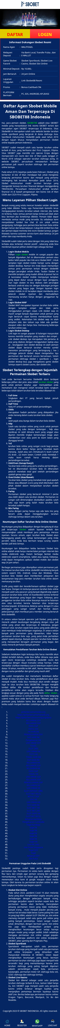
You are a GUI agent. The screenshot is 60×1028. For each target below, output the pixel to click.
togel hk (33, 827)
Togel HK (33, 841)
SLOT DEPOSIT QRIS (33, 791)
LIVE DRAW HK (33, 751)
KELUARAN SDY (33, 720)
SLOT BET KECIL (33, 793)
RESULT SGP (33, 796)
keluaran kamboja (33, 819)
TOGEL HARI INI (33, 757)
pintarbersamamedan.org (33, 712)
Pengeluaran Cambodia (33, 822)
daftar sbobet (50, 693)
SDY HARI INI (33, 805)
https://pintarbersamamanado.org (33, 714)
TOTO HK (33, 754)
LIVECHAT (52, 1025)
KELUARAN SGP (33, 723)
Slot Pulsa (33, 858)
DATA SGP (33, 726)
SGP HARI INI (33, 737)
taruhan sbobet (46, 382)
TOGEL (33, 745)
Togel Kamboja (33, 824)
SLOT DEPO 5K (33, 813)
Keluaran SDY (33, 855)
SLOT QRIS (33, 748)
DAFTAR (15, 34)
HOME (7, 1025)
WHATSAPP (37, 1025)
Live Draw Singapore (33, 847)
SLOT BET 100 (33, 807)
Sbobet (23, 529)
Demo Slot (33, 728)
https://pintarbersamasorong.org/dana (33, 717)
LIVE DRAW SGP (33, 776)
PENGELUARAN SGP (33, 782)
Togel (33, 853)
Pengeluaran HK (33, 740)
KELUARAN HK (33, 762)
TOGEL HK (33, 774)
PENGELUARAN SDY (33, 734)
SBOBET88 (32, 122)
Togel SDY (33, 850)
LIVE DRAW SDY (33, 743)
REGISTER (21, 1025)
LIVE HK (33, 799)
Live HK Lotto (33, 844)
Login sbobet (22, 254)
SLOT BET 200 (33, 810)
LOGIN (45, 34)
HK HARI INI (33, 731)
